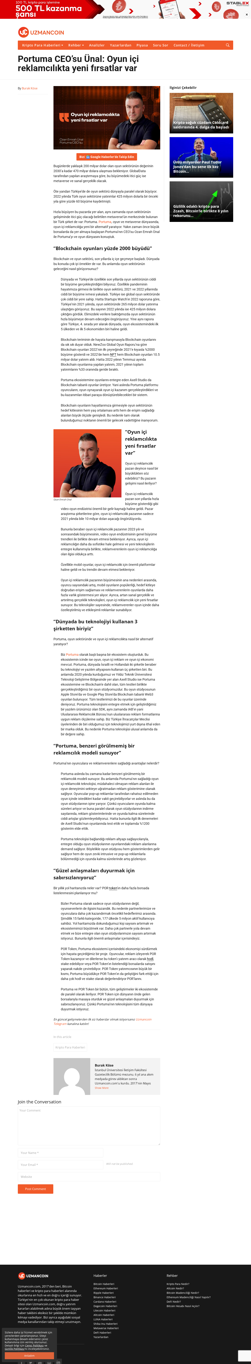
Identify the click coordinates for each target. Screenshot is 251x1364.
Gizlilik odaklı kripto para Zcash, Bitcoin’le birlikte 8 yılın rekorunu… (200, 211)
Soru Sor (160, 45)
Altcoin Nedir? (175, 1288)
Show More (102, 1088)
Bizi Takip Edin (106, 157)
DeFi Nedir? (174, 1301)
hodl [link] (150, 959)
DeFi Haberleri (102, 1332)
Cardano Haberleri (105, 1301)
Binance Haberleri (105, 1297)
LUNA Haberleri (103, 1319)
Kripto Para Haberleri (41, 45)
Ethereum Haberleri (106, 1288)
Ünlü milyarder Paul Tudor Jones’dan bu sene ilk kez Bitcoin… (197, 167)
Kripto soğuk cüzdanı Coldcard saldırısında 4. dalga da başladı (201, 125)
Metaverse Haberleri (106, 1328)
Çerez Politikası (34, 1345)
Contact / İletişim (189, 45)
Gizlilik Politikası (14, 1349)
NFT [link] (113, 354)
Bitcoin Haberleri (104, 1284)
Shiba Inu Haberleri (106, 1323)
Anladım (29, 1355)
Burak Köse (104, 1065)
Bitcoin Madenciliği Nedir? (183, 1293)
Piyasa (142, 45)
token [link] (113, 888)
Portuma (105, 222)
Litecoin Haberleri (104, 1310)
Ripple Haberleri (104, 1293)
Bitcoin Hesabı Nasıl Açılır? (183, 1306)
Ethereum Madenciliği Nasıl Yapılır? (189, 1297)
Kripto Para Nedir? (178, 1284)
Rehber (74, 45)
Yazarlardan (120, 45)
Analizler (97, 45)
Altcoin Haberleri (104, 1315)
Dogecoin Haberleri (105, 1306)
